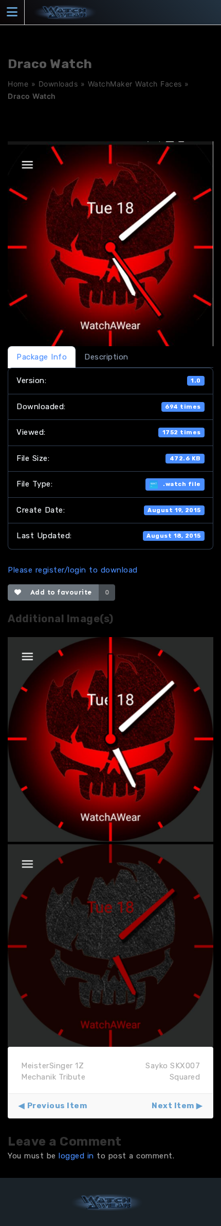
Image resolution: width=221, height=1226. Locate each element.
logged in (76, 1155)
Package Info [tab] (41, 357)
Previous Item (57, 1105)
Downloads (58, 83)
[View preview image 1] (110, 739)
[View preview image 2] (110, 943)
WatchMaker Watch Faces (135, 83)
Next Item (173, 1105)
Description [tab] (106, 357)
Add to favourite (59, 592)
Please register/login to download (73, 570)
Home (18, 83)
